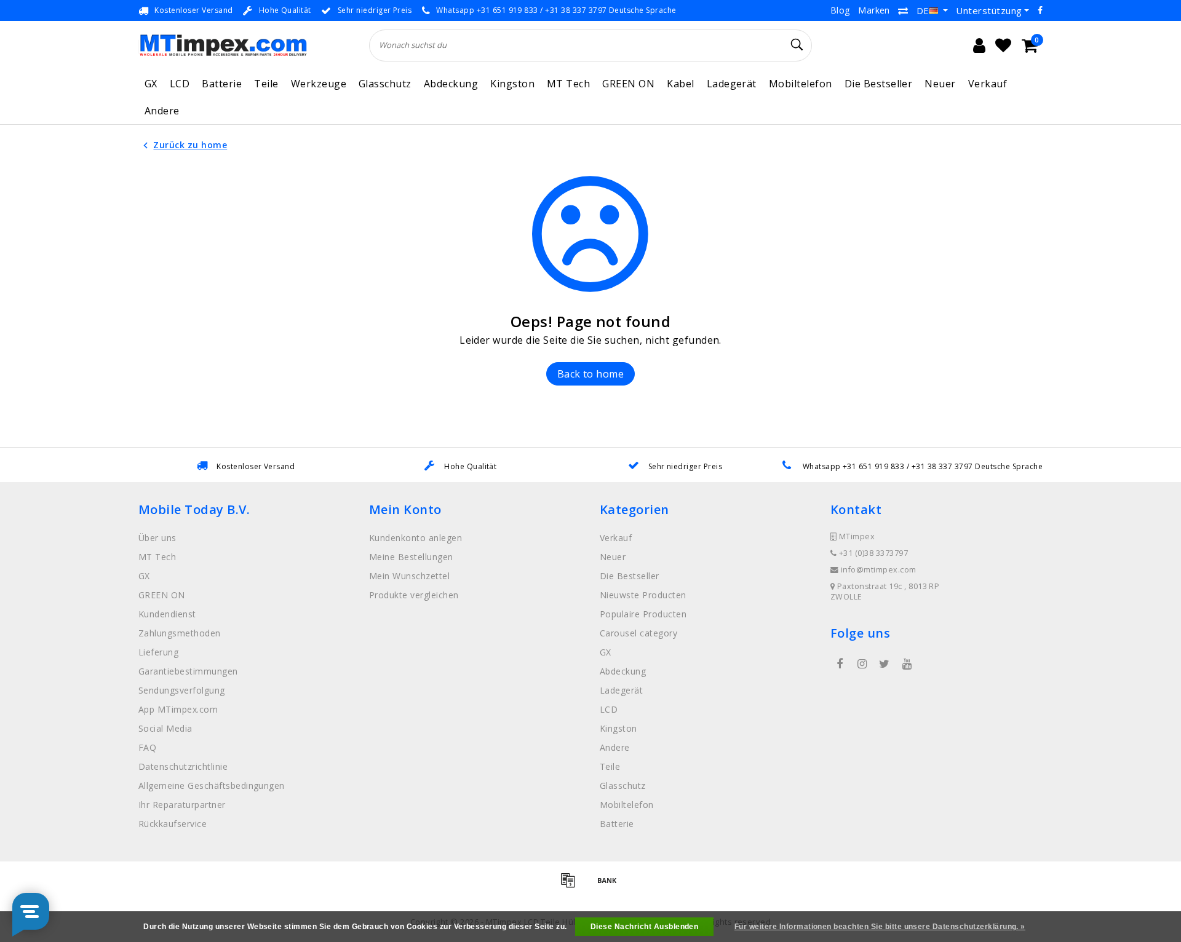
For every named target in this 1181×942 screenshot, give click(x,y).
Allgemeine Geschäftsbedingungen (211, 785)
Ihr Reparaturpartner (182, 804)
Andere (162, 110)
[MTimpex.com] (223, 45)
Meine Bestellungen (411, 557)
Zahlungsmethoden (179, 633)
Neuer (940, 83)
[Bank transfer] (610, 885)
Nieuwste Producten (643, 595)
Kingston (512, 83)
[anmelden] (979, 45)
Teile (266, 83)
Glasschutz (385, 83)
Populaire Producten (643, 614)
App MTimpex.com (178, 709)
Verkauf (987, 83)
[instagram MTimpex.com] (862, 664)
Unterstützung (989, 10)
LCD (179, 83)
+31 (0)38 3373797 (872, 553)
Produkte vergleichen (414, 595)
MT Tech (568, 83)
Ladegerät (732, 83)
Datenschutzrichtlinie (183, 766)
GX (151, 83)
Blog (840, 10)
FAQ (147, 747)
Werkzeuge (318, 83)
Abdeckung (451, 83)
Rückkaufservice (172, 823)
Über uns (157, 538)
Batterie (222, 83)
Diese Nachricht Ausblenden (644, 926)
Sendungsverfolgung (181, 690)
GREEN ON (628, 83)
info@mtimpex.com (879, 569)
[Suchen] (797, 45)
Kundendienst (167, 614)
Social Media (165, 728)
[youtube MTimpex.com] (906, 664)
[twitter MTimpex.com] (884, 664)
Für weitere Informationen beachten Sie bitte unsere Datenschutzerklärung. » (879, 926)
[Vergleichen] (903, 10)
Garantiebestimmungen (188, 671)
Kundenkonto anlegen (415, 538)
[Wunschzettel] (1003, 45)
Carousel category (638, 633)
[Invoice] (572, 885)
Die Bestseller (879, 83)
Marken (874, 10)
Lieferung (158, 652)
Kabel (680, 83)
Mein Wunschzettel (409, 576)
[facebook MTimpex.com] (839, 664)
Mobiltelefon (800, 83)
